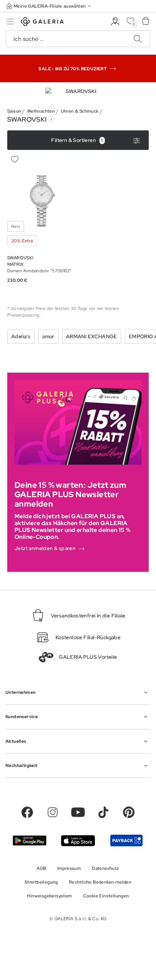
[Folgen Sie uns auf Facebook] (27, 812)
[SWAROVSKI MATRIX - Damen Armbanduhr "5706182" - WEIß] (41, 201)
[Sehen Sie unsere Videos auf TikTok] (103, 812)
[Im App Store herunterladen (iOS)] (78, 840)
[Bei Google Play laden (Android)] (29, 840)
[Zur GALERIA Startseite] (42, 22)
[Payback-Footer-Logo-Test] (126, 840)
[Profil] (115, 21)
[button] (49, 6)
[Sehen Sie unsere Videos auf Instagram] (52, 812)
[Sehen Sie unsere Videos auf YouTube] (78, 812)
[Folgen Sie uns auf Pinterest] (129, 812)
